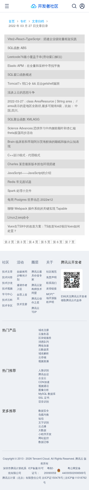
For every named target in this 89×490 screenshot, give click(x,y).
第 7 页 (70, 242)
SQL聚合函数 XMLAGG (24, 119)
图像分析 (43, 389)
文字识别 (43, 422)
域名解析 (43, 353)
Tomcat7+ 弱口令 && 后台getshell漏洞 (33, 83)
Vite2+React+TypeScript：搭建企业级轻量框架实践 (42, 39)
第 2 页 (9, 242)
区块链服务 (44, 337)
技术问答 (7, 277)
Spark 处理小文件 (20, 190)
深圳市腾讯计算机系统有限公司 (14, 470)
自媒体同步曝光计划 (22, 275)
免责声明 (51, 277)
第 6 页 (57, 242)
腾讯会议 (43, 374)
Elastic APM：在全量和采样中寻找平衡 (34, 65)
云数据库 (43, 349)
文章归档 (38, 21)
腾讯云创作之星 (37, 300)
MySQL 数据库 (47, 393)
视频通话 (43, 386)
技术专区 (7, 305)
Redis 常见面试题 (19, 181)
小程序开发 (44, 434)
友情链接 (51, 288)
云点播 (42, 426)
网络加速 (43, 345)
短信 (41, 418)
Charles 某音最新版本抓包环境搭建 (31, 164)
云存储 (42, 357)
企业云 (42, 378)
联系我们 (51, 282)
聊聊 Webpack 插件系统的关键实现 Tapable (37, 208)
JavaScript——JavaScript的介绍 (29, 173)
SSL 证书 (43, 397)
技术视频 (7, 288)
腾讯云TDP (35, 310)
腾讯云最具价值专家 (37, 275)
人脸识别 (43, 370)
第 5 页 (45, 242)
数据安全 (43, 410)
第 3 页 (21, 242)
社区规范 (51, 271)
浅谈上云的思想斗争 (21, 92)
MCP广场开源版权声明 (51, 298)
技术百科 (7, 299)
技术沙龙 (7, 282)
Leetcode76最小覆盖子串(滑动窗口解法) (35, 56)
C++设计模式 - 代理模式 (24, 155)
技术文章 (7, 271)
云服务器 (43, 333)
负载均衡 (43, 414)
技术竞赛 (22, 304)
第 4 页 (33, 242)
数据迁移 (43, 442)
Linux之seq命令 (18, 217)
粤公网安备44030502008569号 (74, 470)
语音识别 (43, 401)
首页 (12, 21)
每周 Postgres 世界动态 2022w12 (30, 199)
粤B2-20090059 (50, 470)
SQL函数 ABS (17, 48)
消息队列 (43, 341)
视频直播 (43, 361)
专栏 (23, 21)
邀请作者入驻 (22, 287)
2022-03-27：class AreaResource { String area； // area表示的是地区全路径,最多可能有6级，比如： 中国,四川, (43, 105)
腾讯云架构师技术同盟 (37, 288)
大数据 (42, 430)
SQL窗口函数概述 (20, 74)
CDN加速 (43, 382)
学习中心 (7, 294)
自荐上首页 (22, 296)
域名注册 (43, 330)
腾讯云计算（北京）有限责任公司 (21, 477)
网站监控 (43, 438)
